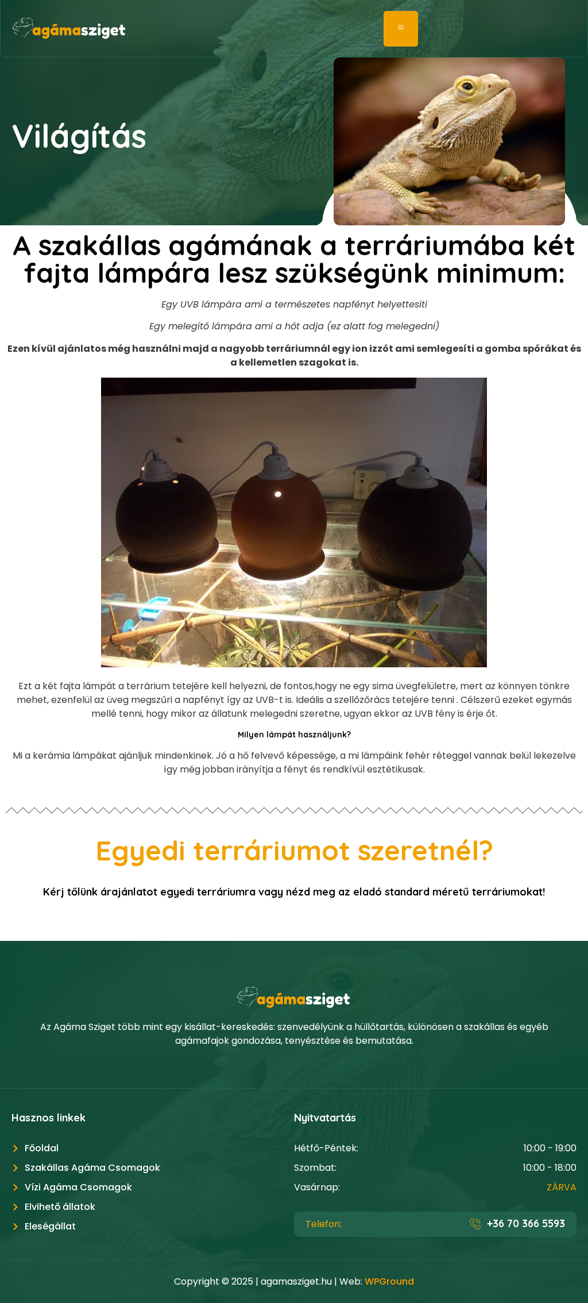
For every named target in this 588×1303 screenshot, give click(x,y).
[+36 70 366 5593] (475, 1223)
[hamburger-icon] (401, 29)
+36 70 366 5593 (526, 1223)
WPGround (389, 1281)
